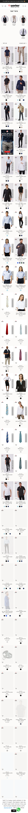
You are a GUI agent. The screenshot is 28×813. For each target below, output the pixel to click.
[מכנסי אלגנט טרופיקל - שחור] (7, 545)
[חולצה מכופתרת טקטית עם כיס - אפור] (21, 708)
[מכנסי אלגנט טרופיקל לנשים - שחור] (21, 219)
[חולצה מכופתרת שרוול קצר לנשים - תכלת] (7, 247)
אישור (14, 810)
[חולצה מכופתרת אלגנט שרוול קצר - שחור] (7, 84)
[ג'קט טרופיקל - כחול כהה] (7, 111)
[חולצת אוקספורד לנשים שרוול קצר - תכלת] (21, 274)
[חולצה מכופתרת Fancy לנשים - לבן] (7, 708)
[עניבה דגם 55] (7, 437)
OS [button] (12, 299)
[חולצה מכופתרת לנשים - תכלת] (7, 761)
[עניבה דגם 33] (7, 301)
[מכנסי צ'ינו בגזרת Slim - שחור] (7, 463)
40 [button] (12, 166)
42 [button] (12, 114)
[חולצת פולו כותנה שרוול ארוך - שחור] (7, 192)
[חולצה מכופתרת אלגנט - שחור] (21, 600)
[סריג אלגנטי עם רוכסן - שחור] (21, 627)
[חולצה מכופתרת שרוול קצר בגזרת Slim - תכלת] (21, 545)
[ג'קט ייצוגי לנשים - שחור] (21, 735)
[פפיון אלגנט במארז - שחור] (7, 789)
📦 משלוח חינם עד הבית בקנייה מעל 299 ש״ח (14, 1)
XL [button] (12, 59)
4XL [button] (12, 597)
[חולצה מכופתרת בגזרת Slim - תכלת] (7, 572)
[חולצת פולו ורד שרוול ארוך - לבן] (21, 410)
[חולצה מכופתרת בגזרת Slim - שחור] (21, 572)
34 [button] (12, 380)
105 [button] (12, 653)
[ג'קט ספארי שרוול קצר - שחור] (7, 355)
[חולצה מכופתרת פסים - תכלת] (7, 219)
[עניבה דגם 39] (7, 410)
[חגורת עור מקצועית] (7, 654)
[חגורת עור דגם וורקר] (21, 680)
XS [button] (26, 109)
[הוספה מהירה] (16, 63)
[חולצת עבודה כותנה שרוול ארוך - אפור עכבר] (21, 247)
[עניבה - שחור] (21, 654)
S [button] (12, 190)
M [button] (12, 55)
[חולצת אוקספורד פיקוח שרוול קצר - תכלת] (7, 274)
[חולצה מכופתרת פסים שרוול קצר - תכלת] (21, 761)
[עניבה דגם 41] (21, 463)
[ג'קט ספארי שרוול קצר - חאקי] (21, 111)
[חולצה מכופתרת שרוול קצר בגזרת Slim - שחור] (21, 490)
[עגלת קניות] (2, 6)
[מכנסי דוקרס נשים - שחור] (21, 789)
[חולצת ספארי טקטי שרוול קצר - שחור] (21, 192)
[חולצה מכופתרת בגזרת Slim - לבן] (7, 518)
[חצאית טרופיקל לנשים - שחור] (7, 382)
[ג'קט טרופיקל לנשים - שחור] (21, 382)
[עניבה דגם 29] (7, 627)
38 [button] (12, 164)
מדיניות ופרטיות (8, 807)
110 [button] (12, 655)
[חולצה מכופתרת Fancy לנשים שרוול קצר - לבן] (21, 301)
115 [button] (12, 657)
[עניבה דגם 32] (21, 329)
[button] (18, 809)
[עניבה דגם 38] (21, 437)
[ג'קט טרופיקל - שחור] (21, 139)
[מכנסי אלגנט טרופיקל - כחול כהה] (7, 165)
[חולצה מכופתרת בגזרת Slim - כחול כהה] (21, 84)
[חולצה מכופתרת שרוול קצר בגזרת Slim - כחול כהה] (7, 55)
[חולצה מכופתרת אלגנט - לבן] (21, 165)
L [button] (12, 57)
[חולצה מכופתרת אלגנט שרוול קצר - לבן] (21, 518)
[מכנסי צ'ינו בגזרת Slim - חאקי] (21, 55)
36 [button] (12, 382)
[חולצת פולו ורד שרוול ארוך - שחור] (7, 680)
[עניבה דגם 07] (7, 329)
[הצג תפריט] (25, 6)
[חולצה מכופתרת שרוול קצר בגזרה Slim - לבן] (7, 490)
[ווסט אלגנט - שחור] (7, 735)
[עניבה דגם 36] (21, 355)
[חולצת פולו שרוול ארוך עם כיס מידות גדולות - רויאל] (7, 600)
